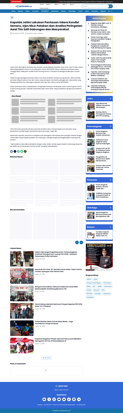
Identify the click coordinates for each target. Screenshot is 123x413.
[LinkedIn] (74, 399)
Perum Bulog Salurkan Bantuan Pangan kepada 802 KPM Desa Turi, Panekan (58, 305)
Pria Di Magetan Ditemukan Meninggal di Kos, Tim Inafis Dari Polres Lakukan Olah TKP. (101, 67)
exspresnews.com (65, 411)
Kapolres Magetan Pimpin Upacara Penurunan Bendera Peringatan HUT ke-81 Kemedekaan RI (58, 340)
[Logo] (61, 386)
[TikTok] (69, 399)
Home (42, 4)
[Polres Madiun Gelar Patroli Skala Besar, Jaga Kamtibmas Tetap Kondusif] (22, 328)
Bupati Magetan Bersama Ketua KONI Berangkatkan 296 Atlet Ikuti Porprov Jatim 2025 (103, 214)
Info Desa (35, 11)
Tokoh (80, 11)
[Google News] (64, 399)
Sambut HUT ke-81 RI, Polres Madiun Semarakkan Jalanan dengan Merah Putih (101, 53)
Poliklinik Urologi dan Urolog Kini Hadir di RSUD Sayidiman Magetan (103, 195)
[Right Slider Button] (111, 11)
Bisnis (56, 4)
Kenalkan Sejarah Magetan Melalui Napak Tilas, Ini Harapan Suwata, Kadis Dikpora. (102, 234)
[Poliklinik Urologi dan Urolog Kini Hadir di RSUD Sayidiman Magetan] (91, 196)
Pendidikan (45, 11)
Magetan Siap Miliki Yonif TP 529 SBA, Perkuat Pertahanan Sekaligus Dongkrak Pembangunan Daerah (101, 25)
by (58, 411)
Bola (64, 4)
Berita (48, 4)
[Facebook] (11, 151)
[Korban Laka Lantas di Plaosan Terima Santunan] (91, 168)
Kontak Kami (48, 405)
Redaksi (40, 405)
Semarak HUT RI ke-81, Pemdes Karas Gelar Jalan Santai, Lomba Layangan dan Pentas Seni (58, 270)
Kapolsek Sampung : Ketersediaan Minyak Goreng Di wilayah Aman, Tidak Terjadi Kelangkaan (100, 88)
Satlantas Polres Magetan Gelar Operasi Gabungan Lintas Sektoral (103, 142)
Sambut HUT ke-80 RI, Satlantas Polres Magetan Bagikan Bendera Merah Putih (103, 150)
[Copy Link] (25, 151)
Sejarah (103, 11)
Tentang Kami (80, 405)
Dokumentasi (44, 8)
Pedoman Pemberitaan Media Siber (64, 405)
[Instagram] (54, 399)
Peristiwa (95, 11)
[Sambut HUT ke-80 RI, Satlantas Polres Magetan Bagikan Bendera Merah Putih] (91, 151)
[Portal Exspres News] (23, 6)
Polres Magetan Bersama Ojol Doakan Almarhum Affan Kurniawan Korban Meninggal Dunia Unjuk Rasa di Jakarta (103, 133)
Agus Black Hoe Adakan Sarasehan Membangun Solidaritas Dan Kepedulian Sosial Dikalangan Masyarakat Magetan (103, 105)
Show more (46, 358)
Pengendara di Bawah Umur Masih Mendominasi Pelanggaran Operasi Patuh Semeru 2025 (103, 159)
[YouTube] (59, 399)
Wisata (20, 11)
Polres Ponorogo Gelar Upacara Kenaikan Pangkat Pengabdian (101, 39)
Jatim (87, 11)
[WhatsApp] (21, 151)
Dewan (63, 11)
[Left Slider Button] (77, 242)
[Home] (12, 17)
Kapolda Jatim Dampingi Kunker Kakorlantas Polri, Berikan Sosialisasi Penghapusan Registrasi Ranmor (100, 74)
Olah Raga (72, 11)
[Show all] (110, 99)
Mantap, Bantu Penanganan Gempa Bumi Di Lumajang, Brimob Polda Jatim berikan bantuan (103, 114)
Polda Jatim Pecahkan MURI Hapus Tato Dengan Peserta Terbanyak (101, 60)
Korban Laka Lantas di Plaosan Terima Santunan (103, 167)
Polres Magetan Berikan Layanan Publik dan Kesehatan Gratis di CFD (103, 186)
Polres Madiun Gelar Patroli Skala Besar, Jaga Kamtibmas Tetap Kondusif (54, 322)
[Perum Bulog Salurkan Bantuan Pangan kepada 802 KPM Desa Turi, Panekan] (22, 311)
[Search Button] (111, 6)
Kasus (28, 11)
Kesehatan (55, 11)
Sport (71, 4)
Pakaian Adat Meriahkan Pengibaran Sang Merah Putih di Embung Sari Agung (101, 46)
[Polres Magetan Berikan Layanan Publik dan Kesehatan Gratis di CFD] (91, 187)
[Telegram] (18, 151)
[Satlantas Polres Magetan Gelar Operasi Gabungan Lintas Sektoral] (91, 142)
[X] (15, 151)
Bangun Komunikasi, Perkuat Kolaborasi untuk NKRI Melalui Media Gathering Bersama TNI (56, 288)
